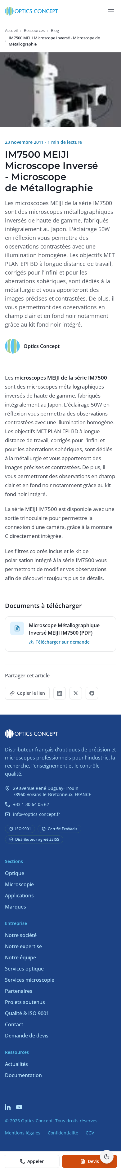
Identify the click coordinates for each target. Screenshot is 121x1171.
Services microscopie (29, 979)
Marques (15, 906)
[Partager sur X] (75, 693)
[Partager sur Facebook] (92, 693)
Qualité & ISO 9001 (27, 1013)
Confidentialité (63, 1133)
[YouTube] (19, 1107)
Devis (93, 1161)
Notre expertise (23, 946)
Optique (14, 873)
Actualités (16, 1064)
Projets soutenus (25, 1002)
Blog (55, 30)
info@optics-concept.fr (36, 814)
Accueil (11, 30)
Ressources (34, 30)
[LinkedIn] (8, 1107)
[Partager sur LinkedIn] (59, 693)
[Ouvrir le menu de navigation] (111, 11)
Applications (19, 895)
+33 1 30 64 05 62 (31, 804)
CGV (90, 1133)
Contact (14, 1024)
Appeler (35, 1161)
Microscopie (19, 884)
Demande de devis (26, 1035)
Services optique (24, 968)
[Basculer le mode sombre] (107, 1157)
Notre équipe (20, 957)
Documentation (23, 1075)
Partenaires (18, 991)
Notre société (21, 935)
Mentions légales (22, 1133)
